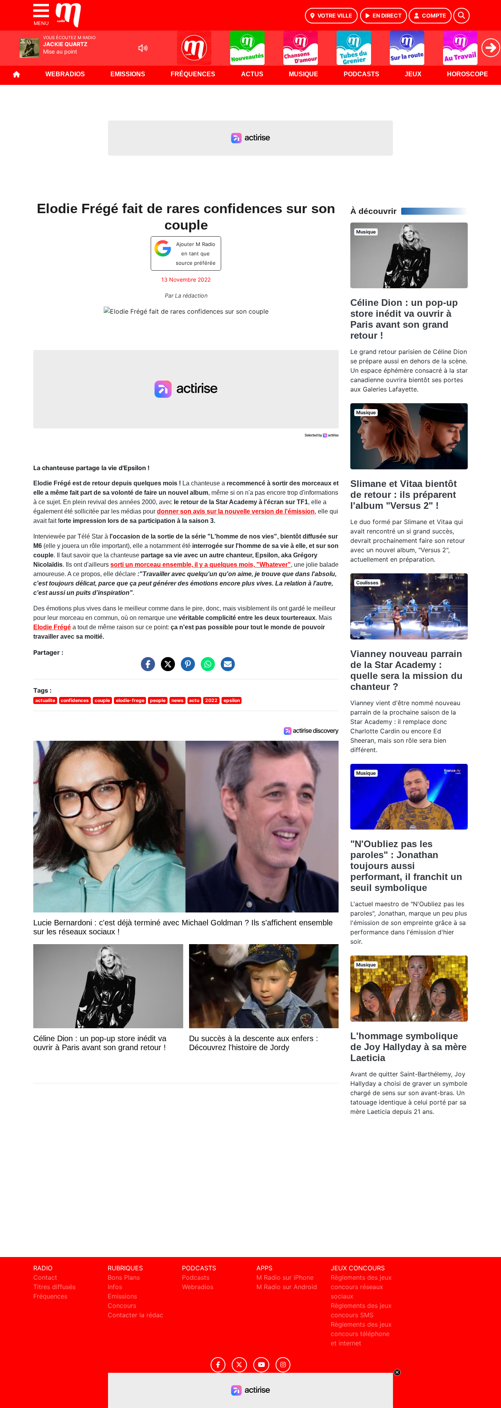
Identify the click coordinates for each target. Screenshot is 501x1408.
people (158, 700)
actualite (45, 700)
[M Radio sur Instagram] (283, 1364)
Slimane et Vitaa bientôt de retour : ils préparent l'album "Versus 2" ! (403, 494)
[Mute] (143, 48)
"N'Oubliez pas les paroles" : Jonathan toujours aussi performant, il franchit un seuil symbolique (406, 866)
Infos (115, 1287)
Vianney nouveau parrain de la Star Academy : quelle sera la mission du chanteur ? (406, 670)
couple (102, 700)
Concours (122, 1305)
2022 (211, 700)
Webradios (65, 74)
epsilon (231, 700)
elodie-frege (130, 700)
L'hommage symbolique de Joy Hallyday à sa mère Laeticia (408, 1047)
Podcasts (361, 74)
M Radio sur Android (286, 1287)
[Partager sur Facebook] (146, 668)
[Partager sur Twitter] (166, 668)
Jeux (413, 74)
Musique (303, 74)
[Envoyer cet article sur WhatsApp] (206, 668)
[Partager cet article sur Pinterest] (186, 668)
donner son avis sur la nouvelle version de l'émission (236, 511)
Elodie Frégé (52, 627)
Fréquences (193, 74)
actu (194, 700)
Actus (252, 74)
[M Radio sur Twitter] (239, 1364)
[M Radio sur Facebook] (218, 1364)
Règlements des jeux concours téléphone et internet (361, 1333)
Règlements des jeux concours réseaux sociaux (361, 1286)
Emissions (127, 74)
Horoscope (467, 74)
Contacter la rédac (135, 1315)
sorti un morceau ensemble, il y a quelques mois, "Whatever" (200, 564)
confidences (75, 700)
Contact (45, 1277)
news (177, 700)
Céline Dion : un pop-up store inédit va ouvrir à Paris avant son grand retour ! (404, 319)
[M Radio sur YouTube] (261, 1364)
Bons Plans (124, 1277)
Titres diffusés (54, 1287)
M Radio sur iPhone (285, 1277)
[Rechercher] (461, 15)
